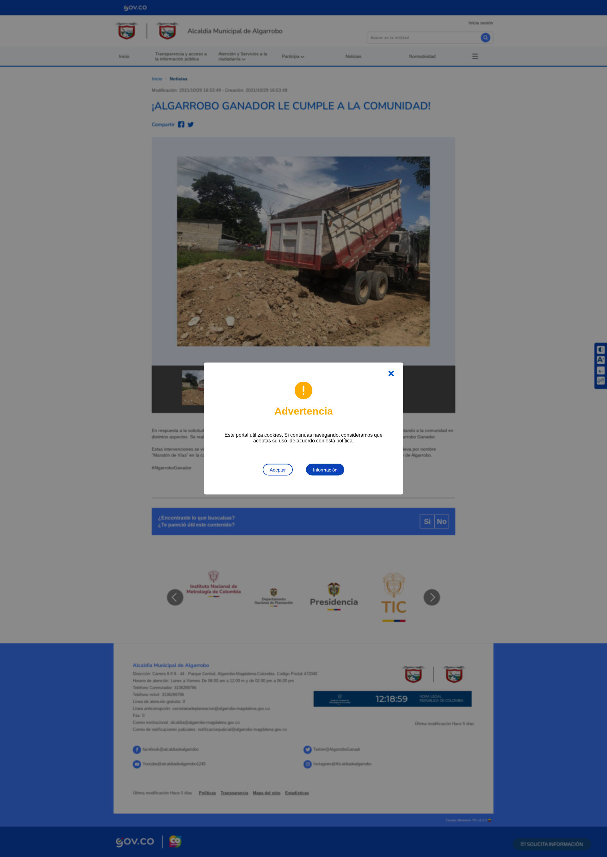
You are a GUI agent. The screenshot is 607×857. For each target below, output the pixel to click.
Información (325, 469)
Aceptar (278, 469)
